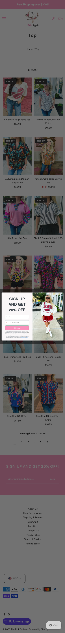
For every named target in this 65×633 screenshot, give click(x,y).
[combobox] (8, 322)
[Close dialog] (61, 294)
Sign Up (17, 328)
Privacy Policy (23, 337)
